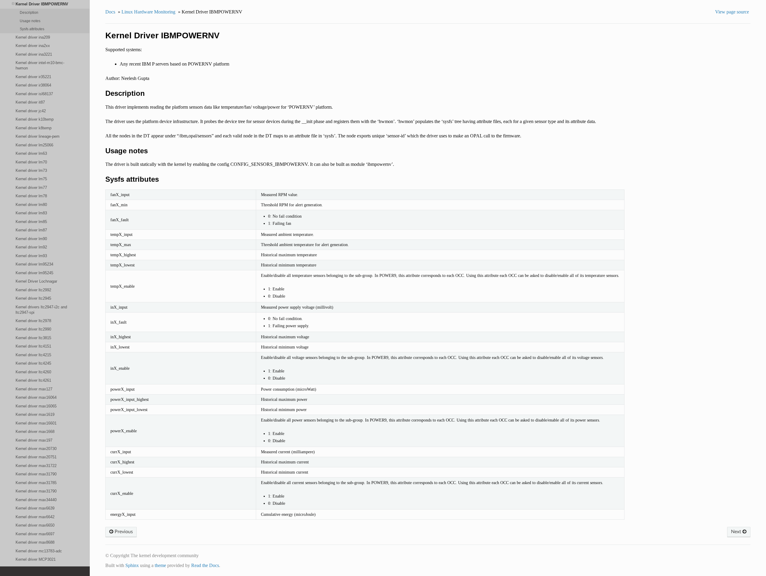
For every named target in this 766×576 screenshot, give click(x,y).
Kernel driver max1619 (35, 414)
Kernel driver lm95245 (34, 273)
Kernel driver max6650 (35, 525)
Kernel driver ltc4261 (33, 380)
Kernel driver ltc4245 (33, 363)
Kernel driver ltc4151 (33, 346)
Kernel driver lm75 (31, 179)
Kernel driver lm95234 (34, 264)
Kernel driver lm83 (31, 213)
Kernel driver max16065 (36, 406)
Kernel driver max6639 (35, 508)
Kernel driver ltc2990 (33, 329)
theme (160, 565)
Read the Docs (205, 565)
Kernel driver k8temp (33, 128)
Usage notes (30, 21)
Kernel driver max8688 (35, 542)
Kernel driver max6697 (35, 534)
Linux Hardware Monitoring (148, 11)
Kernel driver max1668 (35, 431)
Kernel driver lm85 (31, 221)
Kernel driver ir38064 (33, 85)
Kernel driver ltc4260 (33, 372)
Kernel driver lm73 (31, 170)
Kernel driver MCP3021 (36, 559)
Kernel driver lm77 (31, 187)
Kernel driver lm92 (31, 247)
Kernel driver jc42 (31, 111)
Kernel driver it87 (30, 102)
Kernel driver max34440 (36, 500)
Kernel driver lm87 (31, 230)
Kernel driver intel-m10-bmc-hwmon (40, 65)
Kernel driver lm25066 (34, 145)
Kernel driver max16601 (36, 423)
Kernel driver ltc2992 (33, 290)
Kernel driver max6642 (35, 517)
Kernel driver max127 (34, 389)
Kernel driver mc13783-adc (39, 551)
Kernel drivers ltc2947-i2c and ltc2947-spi (41, 310)
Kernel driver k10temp (35, 119)
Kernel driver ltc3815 (33, 338)
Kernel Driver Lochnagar (36, 281)
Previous (123, 531)
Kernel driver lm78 (31, 196)
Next (736, 531)
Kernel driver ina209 (33, 37)
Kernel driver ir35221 (33, 77)
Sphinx (132, 565)
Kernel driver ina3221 (34, 54)
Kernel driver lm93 (31, 256)
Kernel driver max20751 (36, 457)
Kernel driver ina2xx (33, 45)
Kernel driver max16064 (36, 397)
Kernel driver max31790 (36, 474)
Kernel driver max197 (34, 440)
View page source (732, 11)
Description (29, 12)
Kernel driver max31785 (36, 482)
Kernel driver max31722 (36, 465)
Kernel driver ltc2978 (33, 321)
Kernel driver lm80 (31, 204)
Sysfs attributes (32, 29)
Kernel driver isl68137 (34, 94)
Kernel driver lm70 (31, 162)
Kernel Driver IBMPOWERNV (42, 4)
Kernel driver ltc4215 (33, 355)
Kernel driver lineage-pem (38, 136)
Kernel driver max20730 (36, 448)
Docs (110, 11)
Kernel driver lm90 (31, 239)
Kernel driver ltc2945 (33, 298)
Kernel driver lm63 (31, 153)
